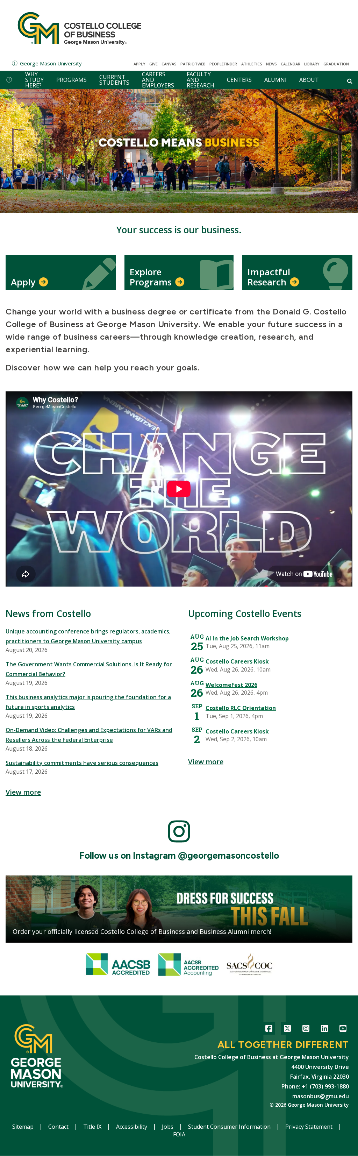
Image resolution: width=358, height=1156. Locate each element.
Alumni (275, 80)
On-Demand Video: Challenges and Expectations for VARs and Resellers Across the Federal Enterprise (89, 735)
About (309, 80)
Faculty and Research (200, 80)
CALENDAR (290, 63)
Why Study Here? (34, 80)
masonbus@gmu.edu (320, 1096)
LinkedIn (324, 1029)
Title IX (93, 1126)
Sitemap (23, 1126)
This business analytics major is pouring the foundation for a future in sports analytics (88, 702)
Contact (59, 1126)
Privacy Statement (309, 1126)
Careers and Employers (158, 80)
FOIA (179, 1134)
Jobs (168, 1126)
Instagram (306, 1029)
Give (153, 63)
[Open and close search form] (350, 81)
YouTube (343, 1029)
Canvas (169, 63)
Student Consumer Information (230, 1126)
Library (312, 63)
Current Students (114, 79)
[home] (9, 80)
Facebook (269, 1029)
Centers (239, 80)
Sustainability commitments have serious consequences (82, 763)
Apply (139, 63)
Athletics (251, 63)
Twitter (287, 1029)
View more (23, 792)
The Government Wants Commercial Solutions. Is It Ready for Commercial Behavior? (89, 669)
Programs (71, 80)
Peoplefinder (223, 63)
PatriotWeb (193, 63)
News (271, 63)
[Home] (79, 28)
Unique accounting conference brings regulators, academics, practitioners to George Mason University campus (88, 636)
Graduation (336, 63)
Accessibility (132, 1126)
